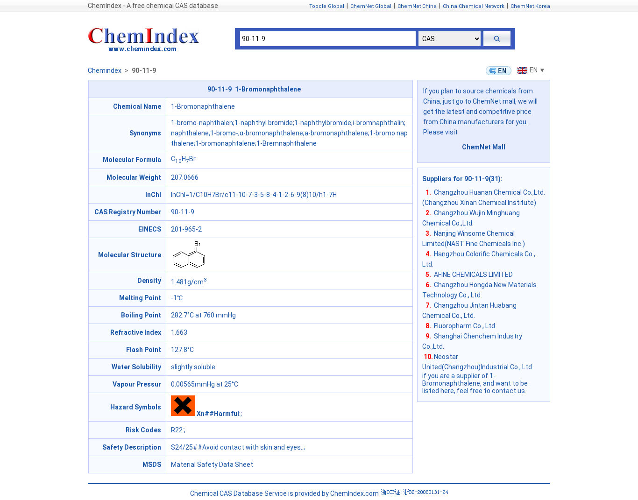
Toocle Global (326, 6)
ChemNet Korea (530, 6)
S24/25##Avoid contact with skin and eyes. (236, 447)
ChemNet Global (370, 6)
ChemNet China (417, 6)
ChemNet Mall (483, 147)
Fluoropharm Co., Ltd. (465, 326)
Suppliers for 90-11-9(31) (461, 179)
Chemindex (104, 70)
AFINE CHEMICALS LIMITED (473, 274)
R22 (177, 430)
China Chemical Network (473, 6)
